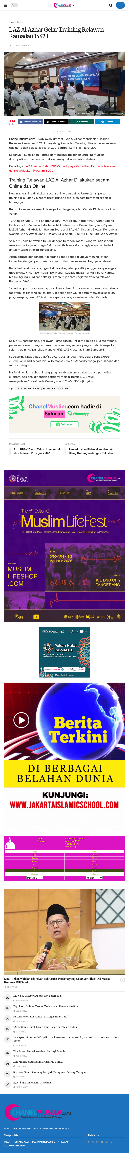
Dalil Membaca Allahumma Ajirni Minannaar (38, 1061)
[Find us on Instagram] (97, 1142)
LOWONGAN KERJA (15, 1145)
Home (12, 22)
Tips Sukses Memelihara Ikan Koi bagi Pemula (39, 1051)
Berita (20, 22)
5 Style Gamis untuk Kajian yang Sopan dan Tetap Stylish (45, 1027)
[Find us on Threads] (111, 1141)
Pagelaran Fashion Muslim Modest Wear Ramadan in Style (46, 1006)
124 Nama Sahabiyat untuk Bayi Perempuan (37, 995)
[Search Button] (110, 5)
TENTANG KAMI (21, 1141)
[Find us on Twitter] (93, 1142)
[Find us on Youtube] (102, 1142)
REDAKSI (64, 1141)
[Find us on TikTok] (106, 1141)
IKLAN (7, 1141)
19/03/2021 (14, 45)
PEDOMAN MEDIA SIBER (44, 1141)
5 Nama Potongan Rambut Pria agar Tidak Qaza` (40, 1016)
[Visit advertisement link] (64, 414)
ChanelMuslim (24, 1128)
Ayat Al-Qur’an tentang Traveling (32, 1082)
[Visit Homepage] (63, 5)
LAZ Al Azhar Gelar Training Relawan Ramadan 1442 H (42, 388)
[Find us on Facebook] (88, 1142)
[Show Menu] (5, 5)
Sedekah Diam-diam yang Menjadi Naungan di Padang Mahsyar (49, 1072)
